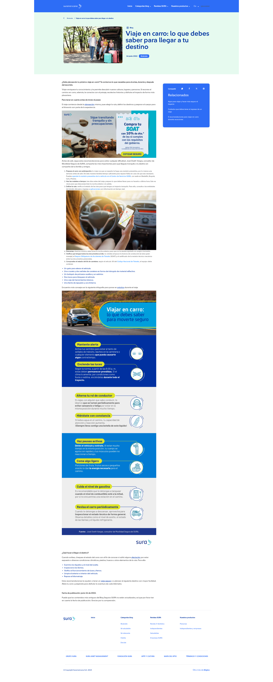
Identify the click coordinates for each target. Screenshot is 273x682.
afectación (135, 557)
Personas (183, 624)
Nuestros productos (179, 6)
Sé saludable (126, 628)
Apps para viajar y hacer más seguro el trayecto (183, 103)
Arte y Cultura (148, 656)
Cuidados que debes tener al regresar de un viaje (185, 110)
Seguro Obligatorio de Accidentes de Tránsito (92, 256)
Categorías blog (142, 6)
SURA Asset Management (97, 656)
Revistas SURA (160, 6)
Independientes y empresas (190, 628)
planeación (89, 104)
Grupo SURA (71, 656)
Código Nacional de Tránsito (128, 261)
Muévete (70, 18)
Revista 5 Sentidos (157, 624)
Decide (123, 642)
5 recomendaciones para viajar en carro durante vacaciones (183, 118)
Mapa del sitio (170, 656)
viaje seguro (106, 581)
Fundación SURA (125, 656)
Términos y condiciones (197, 656)
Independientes (156, 628)
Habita (123, 638)
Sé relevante (125, 633)
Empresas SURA (156, 638)
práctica (120, 287)
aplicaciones (95, 189)
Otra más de (201, 670)
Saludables (154, 633)
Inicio (130, 6)
